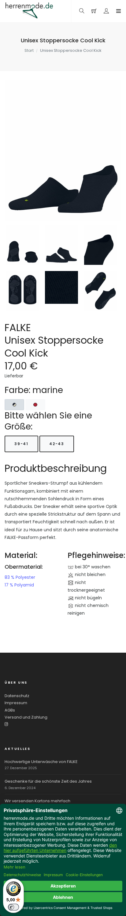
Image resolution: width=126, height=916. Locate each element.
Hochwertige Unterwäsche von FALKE (41, 762)
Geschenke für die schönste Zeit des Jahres (48, 781)
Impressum (16, 703)
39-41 (21, 443)
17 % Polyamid (19, 585)
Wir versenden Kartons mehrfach (37, 801)
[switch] (13, 907)
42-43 (56, 443)
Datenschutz (17, 696)
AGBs (10, 710)
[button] (106, 11)
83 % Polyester (20, 577)
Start (29, 50)
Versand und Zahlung (26, 717)
